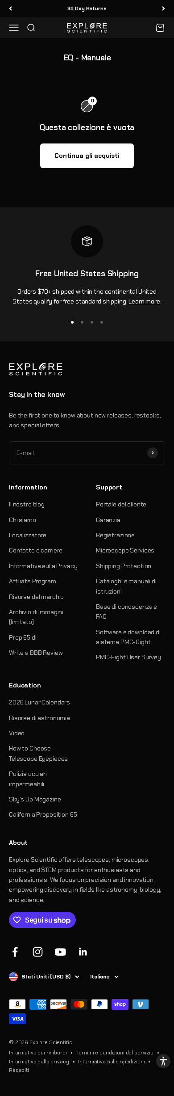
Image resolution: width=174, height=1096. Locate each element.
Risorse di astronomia (39, 718)
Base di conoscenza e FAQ (126, 611)
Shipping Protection (123, 566)
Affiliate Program (32, 581)
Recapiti (19, 1070)
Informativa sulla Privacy (43, 566)
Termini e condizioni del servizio (114, 1052)
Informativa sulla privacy (39, 1061)
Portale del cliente (121, 504)
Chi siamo (22, 520)
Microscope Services (125, 550)
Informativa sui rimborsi (38, 1052)
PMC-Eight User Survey (128, 657)
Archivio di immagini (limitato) (36, 617)
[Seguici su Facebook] (15, 952)
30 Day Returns (86, 8)
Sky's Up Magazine (35, 799)
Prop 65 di (23, 637)
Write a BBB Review (35, 653)
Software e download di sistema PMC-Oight (128, 637)
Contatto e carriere (35, 550)
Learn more (144, 301)
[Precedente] (10, 8)
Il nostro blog (27, 504)
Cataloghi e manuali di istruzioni (126, 586)
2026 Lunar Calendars (39, 702)
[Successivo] (163, 8)
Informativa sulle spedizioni (111, 1061)
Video (17, 733)
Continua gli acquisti (87, 156)
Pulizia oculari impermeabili (28, 779)
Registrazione (115, 535)
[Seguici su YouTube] (60, 952)
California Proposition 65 (43, 814)
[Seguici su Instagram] (38, 952)
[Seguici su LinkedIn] (83, 952)
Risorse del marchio (36, 597)
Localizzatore (27, 535)
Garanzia (108, 520)
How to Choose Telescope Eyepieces (38, 753)
